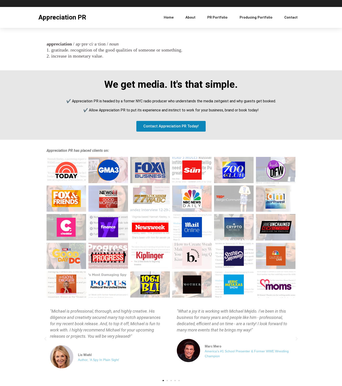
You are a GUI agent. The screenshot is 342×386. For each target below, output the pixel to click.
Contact (291, 17)
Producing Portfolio (256, 17)
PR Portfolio (217, 17)
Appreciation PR (62, 17)
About (190, 17)
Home (169, 17)
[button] (45, 339)
